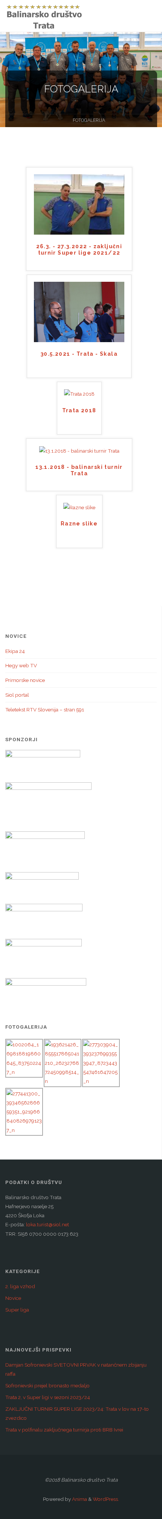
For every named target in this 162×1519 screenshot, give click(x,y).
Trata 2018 (79, 410)
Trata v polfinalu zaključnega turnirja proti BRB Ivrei (64, 1430)
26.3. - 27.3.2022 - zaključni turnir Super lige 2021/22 (79, 249)
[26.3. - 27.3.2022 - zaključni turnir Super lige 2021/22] (79, 204)
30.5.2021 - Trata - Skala (79, 354)
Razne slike (79, 524)
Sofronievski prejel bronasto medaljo (47, 1385)
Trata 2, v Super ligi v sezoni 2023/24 (47, 1397)
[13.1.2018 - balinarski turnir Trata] (79, 450)
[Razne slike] (79, 507)
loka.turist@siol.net (47, 1224)
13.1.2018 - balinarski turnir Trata (79, 470)
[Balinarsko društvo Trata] (44, 16)
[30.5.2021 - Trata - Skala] (79, 311)
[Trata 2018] (79, 393)
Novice (13, 1298)
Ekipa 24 (15, 651)
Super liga (17, 1310)
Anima (79, 1499)
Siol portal (17, 695)
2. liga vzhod (20, 1286)
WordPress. (106, 1499)
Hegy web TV (21, 665)
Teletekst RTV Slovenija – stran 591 (44, 710)
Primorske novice (25, 680)
